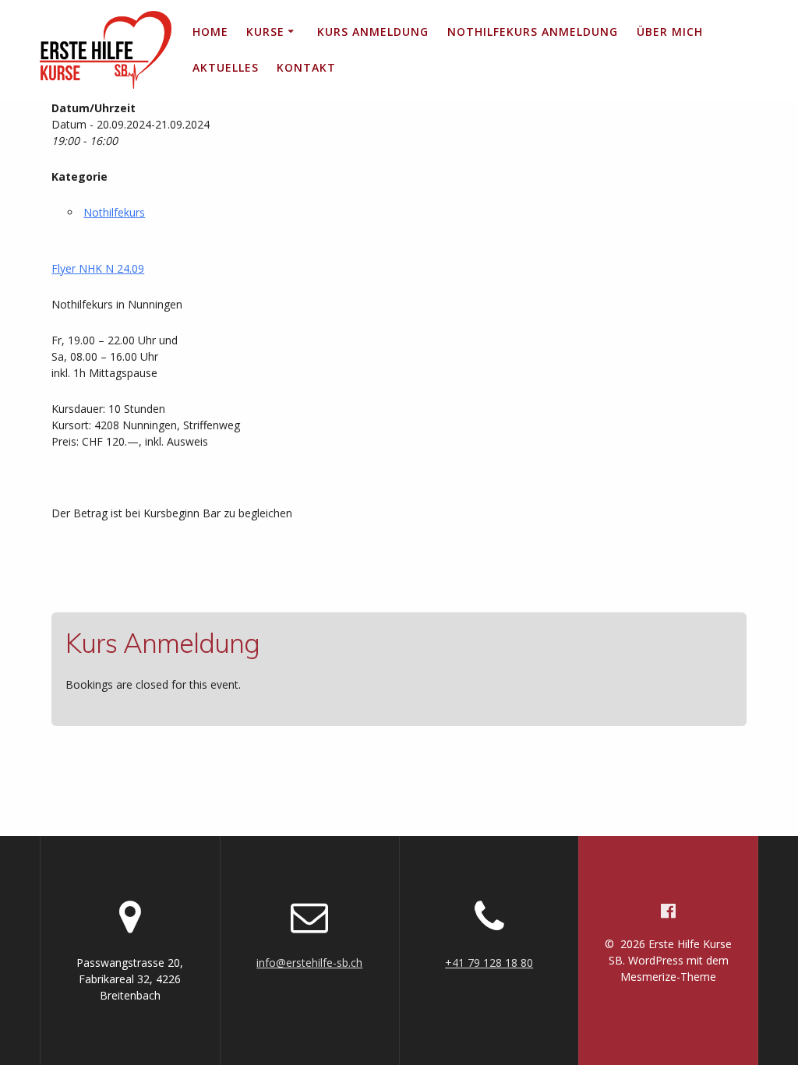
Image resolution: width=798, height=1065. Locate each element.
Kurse (265, 31)
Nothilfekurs (114, 212)
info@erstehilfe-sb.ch (309, 962)
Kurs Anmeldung (373, 31)
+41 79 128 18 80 (489, 962)
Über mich (670, 31)
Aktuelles (225, 67)
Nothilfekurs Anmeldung (532, 31)
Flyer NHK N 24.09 (97, 268)
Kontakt (306, 67)
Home (210, 31)
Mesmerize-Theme (668, 976)
